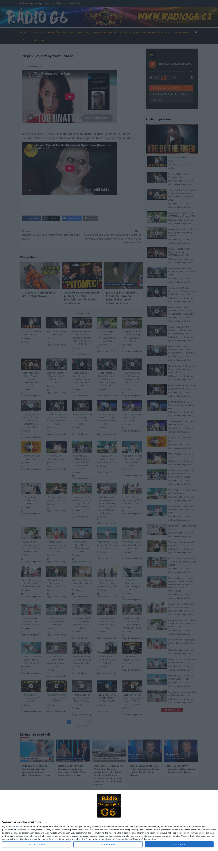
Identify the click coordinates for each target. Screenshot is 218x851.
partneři (15, 827)
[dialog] (109, 820)
